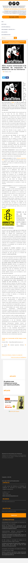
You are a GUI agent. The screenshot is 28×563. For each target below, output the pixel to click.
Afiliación (4, 32)
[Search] (15, 38)
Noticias (3, 24)
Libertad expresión (14, 344)
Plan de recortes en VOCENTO (18, 357)
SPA (2, 21)
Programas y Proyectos (8, 29)
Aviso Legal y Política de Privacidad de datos (10, 480)
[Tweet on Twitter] (3, 77)
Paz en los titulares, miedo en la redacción (12, 355)
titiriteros (22, 344)
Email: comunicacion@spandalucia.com (10, 495)
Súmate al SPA (14, 17)
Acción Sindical (5, 26)
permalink (4, 346)
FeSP (13, 102)
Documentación (5, 34)
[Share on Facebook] (7, 77)
